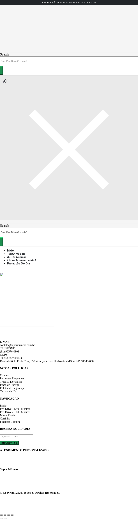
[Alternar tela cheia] (8, 515)
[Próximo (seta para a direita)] (5, 518)
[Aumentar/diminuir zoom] (12, 515)
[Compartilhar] (5, 515)
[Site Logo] (11, 50)
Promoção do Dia (18, 263)
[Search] (1, 70)
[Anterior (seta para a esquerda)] (1, 518)
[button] (4, 54)
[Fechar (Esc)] (1, 515)
